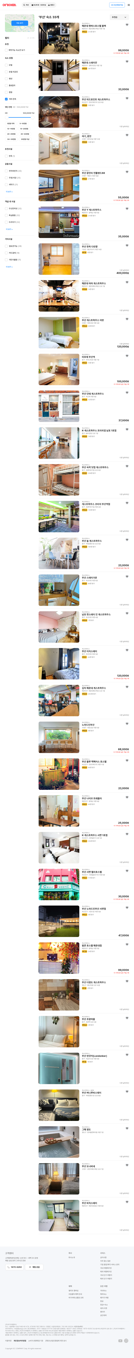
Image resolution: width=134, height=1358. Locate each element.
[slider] (7, 117)
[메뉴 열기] (128, 5)
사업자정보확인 (78, 1326)
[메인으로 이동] (9, 5)
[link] (83, 1257)
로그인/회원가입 (117, 5)
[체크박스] (6, 50)
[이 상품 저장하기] (127, 25)
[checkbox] (15, 51)
